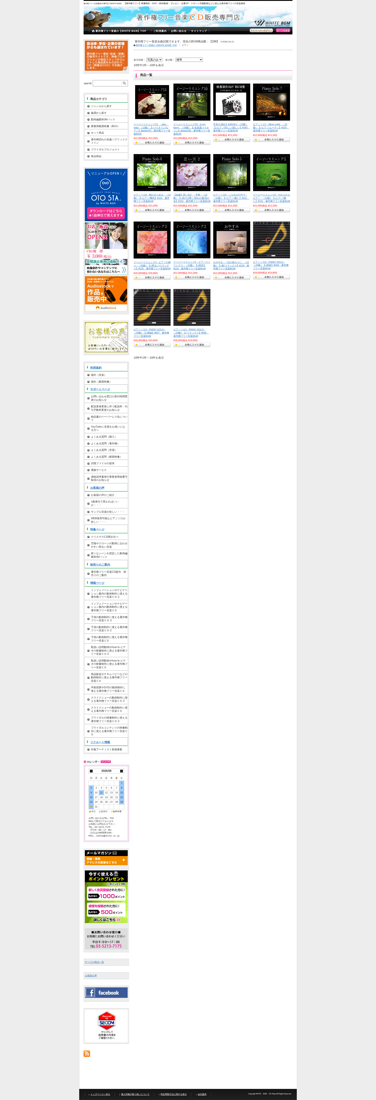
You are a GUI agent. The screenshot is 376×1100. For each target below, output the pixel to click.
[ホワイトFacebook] (106, 997)
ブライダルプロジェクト (105, 149)
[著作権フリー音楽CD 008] (271, 240)
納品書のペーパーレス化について (109, 418)
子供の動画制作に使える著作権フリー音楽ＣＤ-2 (109, 629)
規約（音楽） (99, 374)
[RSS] (87, 1054)
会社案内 (202, 1094)
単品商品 (96, 156)
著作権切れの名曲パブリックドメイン (109, 141)
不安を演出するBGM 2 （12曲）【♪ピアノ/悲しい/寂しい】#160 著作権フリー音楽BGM (231, 127)
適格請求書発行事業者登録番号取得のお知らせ (109, 478)
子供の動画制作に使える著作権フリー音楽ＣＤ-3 (109, 619)
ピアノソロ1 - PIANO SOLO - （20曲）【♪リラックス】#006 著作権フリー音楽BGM (191, 332)
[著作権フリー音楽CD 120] (231, 240)
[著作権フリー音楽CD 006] (191, 307)
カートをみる (283, 30)
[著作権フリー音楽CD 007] (152, 307)
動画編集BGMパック (103, 119)
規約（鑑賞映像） (101, 381)
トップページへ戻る (100, 1094)
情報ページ (97, 582)
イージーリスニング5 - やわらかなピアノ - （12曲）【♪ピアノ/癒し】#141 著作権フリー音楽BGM (271, 197)
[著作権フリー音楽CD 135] (152, 240)
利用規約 (96, 367)
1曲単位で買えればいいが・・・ (105, 503)
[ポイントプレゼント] (106, 922)
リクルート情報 (100, 742)
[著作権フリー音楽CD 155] (271, 102)
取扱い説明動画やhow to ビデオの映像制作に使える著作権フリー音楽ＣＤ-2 (109, 650)
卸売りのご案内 (100, 564)
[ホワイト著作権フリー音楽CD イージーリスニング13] (152, 102)
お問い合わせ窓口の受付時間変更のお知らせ (109, 398)
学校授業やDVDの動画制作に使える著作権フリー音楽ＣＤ (108, 689)
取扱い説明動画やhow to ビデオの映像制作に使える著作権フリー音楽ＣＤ (109, 664)
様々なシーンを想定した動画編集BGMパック (109, 555)
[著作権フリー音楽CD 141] (271, 172)
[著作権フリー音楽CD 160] (231, 102)
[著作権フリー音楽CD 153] (191, 172)
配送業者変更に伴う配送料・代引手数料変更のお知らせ (109, 408)
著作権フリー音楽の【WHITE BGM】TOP (121, 31)
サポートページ (100, 389)
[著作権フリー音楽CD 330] (191, 102)
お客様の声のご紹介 (102, 495)
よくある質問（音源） (104, 450)
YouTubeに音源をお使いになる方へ (108, 428)
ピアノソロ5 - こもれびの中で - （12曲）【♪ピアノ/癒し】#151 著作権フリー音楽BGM (231, 197)
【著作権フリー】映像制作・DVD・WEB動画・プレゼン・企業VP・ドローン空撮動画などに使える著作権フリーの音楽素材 (184, 3)
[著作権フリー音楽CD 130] (191, 240)
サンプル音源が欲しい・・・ (108, 511)
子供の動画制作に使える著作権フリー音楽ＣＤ (109, 639)
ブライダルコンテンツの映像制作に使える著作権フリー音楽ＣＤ (109, 731)
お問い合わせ (179, 31)
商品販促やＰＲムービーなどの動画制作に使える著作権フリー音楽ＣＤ (109, 677)
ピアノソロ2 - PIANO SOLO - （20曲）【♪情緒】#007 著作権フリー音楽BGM (151, 332)
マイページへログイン (261, 30)
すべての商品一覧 (94, 962)
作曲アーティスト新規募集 (106, 749)
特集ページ (97, 529)
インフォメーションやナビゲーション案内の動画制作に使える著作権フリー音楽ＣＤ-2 (109, 593)
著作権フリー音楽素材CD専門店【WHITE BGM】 (103, 4)
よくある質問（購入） (104, 436)
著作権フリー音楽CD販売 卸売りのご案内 (108, 573)
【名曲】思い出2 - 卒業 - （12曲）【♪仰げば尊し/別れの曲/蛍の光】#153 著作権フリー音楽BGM (191, 197)
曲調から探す (99, 112)
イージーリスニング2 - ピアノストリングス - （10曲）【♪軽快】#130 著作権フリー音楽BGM (191, 265)
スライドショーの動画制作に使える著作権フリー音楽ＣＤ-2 (109, 699)
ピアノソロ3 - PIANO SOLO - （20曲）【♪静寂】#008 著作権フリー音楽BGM (271, 265)
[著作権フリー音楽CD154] (152, 172)
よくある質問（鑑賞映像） (106, 456)
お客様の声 (97, 487)
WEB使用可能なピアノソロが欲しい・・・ (108, 520)
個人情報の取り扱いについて (135, 1094)
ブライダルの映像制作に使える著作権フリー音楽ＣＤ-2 (109, 719)
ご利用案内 (160, 31)
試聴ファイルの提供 (102, 463)
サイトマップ (199, 31)
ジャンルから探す (101, 106)
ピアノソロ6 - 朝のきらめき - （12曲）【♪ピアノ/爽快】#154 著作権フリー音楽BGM (152, 197)
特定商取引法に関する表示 (174, 1094)
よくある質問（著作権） (105, 443)
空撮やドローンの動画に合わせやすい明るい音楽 (109, 545)
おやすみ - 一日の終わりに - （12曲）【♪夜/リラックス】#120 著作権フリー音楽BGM (231, 265)
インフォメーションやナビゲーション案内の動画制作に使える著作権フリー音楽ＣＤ (109, 607)
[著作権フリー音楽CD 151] (231, 172)
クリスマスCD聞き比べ (104, 536)
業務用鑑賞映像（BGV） (105, 126)
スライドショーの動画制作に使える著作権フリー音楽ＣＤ (109, 709)
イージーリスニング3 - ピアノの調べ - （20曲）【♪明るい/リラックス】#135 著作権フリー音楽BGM (152, 265)
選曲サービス (99, 470)
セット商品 (97, 132)
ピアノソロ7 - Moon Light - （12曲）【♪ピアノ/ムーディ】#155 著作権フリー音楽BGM (271, 127)
